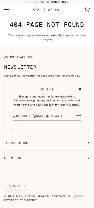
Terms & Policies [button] (17, 143)
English (16, 186)
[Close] (82, 87)
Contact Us (61, 196)
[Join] (74, 115)
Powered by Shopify (20, 200)
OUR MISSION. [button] (14, 158)
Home (77, 196)
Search (43, 196)
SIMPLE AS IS (17, 196)
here (67, 35)
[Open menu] (12, 9)
